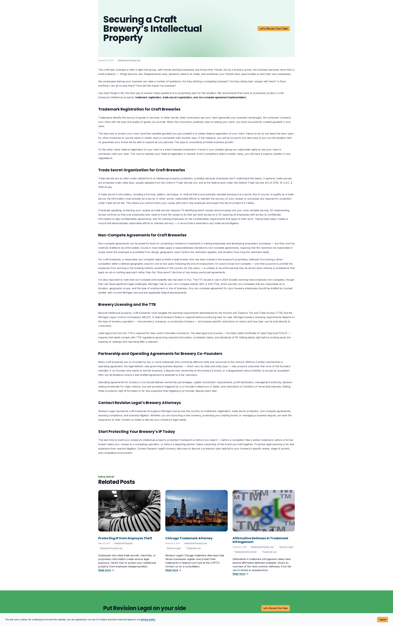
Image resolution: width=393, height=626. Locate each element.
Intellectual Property (123, 543)
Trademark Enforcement (245, 552)
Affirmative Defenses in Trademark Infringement (260, 540)
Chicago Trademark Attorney (189, 538)
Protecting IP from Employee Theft (125, 538)
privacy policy (148, 619)
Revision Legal (174, 548)
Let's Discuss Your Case (274, 28)
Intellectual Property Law (129, 60)
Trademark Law (194, 548)
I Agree (382, 619)
